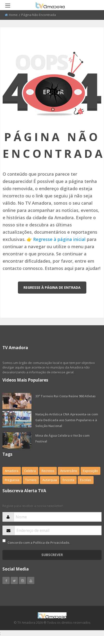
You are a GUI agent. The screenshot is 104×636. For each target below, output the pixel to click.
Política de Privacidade (51, 542)
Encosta (68, 480)
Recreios (48, 471)
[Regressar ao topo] (88, 606)
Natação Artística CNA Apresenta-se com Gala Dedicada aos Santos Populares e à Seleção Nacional (66, 420)
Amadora (11, 471)
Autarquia (49, 480)
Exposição (90, 471)
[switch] (4, 540)
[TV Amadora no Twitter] (14, 580)
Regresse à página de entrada (52, 287)
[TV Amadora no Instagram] (22, 580)
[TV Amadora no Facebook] (6, 580)
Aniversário (68, 471)
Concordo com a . (38, 542)
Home (13, 15)
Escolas (85, 480)
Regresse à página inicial (59, 239)
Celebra (30, 471)
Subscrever (52, 554)
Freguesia (12, 480)
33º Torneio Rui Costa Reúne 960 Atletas (65, 396)
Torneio (31, 480)
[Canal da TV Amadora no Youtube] (30, 580)
